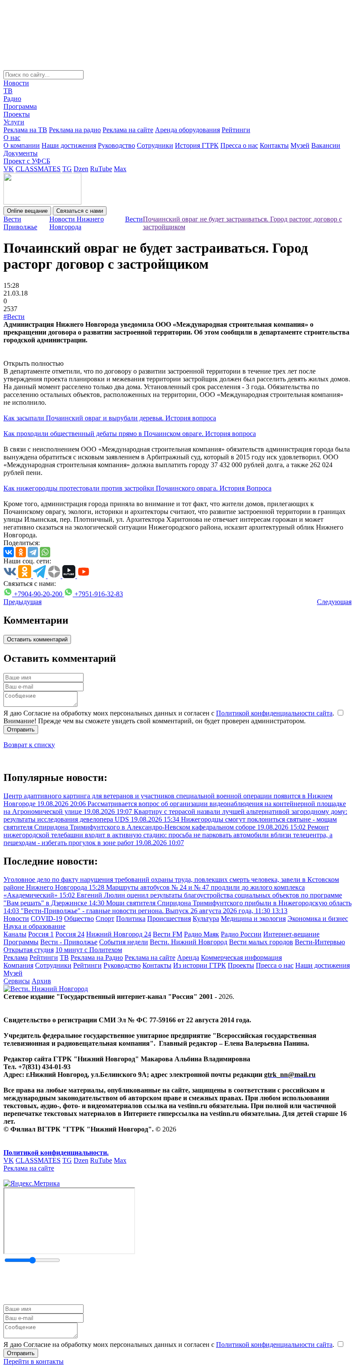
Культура (206, 918)
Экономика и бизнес (317, 918)
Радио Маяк (201, 934)
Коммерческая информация (241, 957)
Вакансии (325, 145)
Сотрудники (155, 145)
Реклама (15, 957)
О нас (11, 137)
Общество (79, 918)
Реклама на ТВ (25, 129)
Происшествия (169, 918)
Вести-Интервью (320, 942)
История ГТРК (197, 145)
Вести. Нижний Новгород (188, 942)
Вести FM (167, 934)
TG (67, 168)
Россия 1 (41, 934)
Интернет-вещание (291, 934)
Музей (300, 145)
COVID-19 (46, 918)
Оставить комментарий (37, 639)
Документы (20, 153)
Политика (130, 918)
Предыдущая (22, 601)
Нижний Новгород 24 (118, 934)
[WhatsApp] (45, 552)
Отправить (21, 729)
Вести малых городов (261, 942)
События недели (123, 942)
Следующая (334, 601)
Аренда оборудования (187, 129)
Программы (21, 942)
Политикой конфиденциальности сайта (274, 713)
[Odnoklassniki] (21, 552)
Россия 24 (69, 934)
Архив (41, 981)
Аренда (188, 957)
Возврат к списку (29, 744)
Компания (18, 965)
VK (8, 168)
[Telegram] (33, 552)
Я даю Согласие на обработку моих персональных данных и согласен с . (169, 713)
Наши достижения (69, 145)
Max (120, 168)
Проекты (16, 114)
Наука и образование (34, 926)
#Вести (14, 316)
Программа (20, 106)
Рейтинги (236, 129)
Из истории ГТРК (199, 965)
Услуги (13, 122)
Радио (12, 98)
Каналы (14, 934)
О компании (21, 145)
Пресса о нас (239, 145)
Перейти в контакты (33, 1361)
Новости (16, 83)
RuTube (101, 168)
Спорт (105, 918)
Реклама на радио (75, 129)
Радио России (241, 934)
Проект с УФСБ (26, 161)
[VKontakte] (8, 552)
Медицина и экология (253, 918)
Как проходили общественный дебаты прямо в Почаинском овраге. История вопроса (129, 433)
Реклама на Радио (97, 957)
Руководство (116, 145)
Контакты (274, 145)
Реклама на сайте (128, 129)
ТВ (8, 90)
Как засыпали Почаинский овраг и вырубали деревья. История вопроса (109, 418)
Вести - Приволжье (68, 942)
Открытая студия (28, 949)
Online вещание (27, 211)
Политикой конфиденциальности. (56, 1152)
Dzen (81, 168)
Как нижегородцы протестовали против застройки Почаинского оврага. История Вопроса (137, 488)
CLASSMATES (38, 168)
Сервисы (16, 981)
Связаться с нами (79, 211)
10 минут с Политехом (88, 949)
